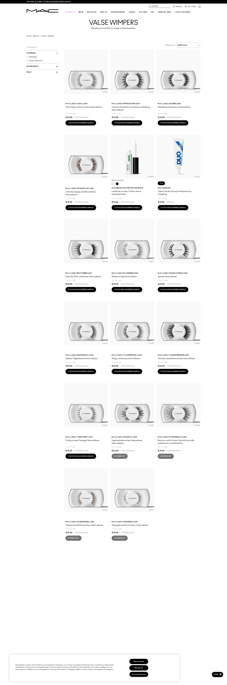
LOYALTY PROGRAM (182, 12)
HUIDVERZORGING (118, 12)
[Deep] (117, 183)
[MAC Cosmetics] (42, 11)
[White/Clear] (113, 183)
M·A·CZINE (143, 12)
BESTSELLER (91, 12)
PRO (152, 12)
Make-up (36, 36)
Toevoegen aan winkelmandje (81, 123)
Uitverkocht (119, 456)
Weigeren (139, 668)
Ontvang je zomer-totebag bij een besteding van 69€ (48, 1)
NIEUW (80, 12)
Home (28, 36)
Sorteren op (170, 45)
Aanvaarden (138, 661)
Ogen (43, 36)
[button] (217, 674)
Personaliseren (139, 674)
